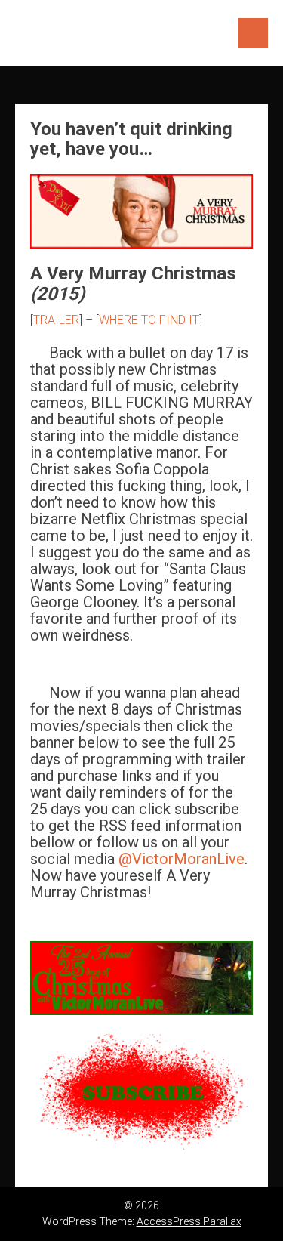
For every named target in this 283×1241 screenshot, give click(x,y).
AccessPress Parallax (189, 1221)
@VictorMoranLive (181, 859)
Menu (253, 33)
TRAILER (56, 320)
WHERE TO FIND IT (149, 320)
